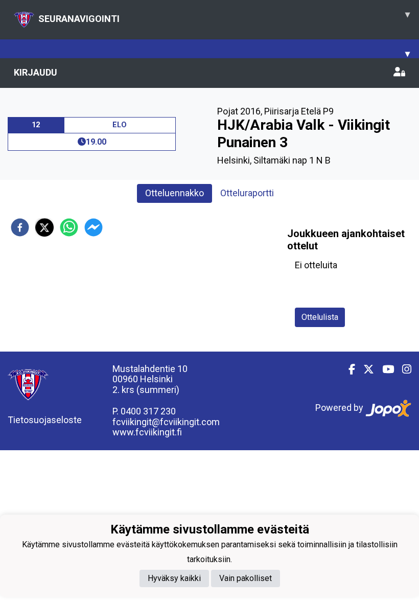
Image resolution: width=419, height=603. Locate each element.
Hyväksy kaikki (174, 578)
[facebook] (20, 227)
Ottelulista (319, 317)
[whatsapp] (69, 227)
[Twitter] (364, 369)
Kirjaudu (35, 72)
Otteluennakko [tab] (174, 193)
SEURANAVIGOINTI (224, 16)
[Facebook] (347, 369)
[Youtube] (384, 369)
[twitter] (44, 227)
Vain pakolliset (245, 578)
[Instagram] (402, 369)
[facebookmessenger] (93, 227)
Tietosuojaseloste (45, 419)
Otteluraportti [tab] (247, 193)
